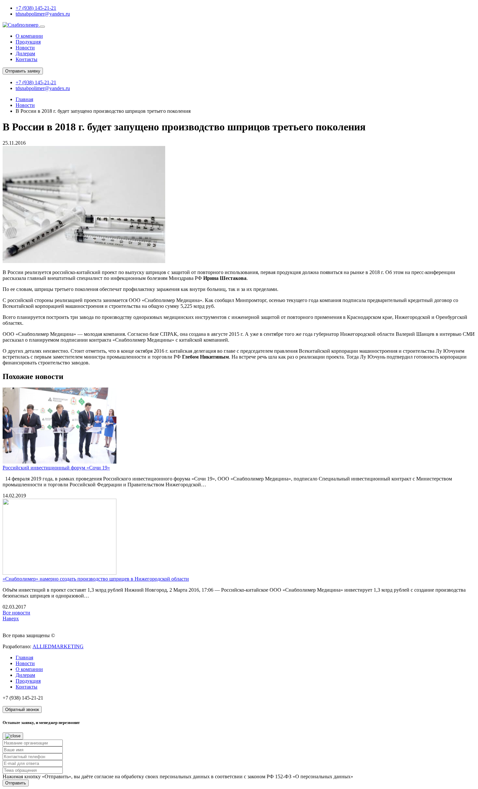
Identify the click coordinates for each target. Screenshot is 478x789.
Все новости (16, 612)
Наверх (11, 618)
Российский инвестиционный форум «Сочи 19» (56, 467)
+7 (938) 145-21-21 (36, 8)
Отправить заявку (22, 71)
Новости (25, 47)
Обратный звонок (22, 709)
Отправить (15, 783)
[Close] (13, 736)
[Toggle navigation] (42, 27)
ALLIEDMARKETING (58, 646)
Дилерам (25, 53)
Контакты (26, 59)
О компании (29, 36)
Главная (24, 99)
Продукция (28, 42)
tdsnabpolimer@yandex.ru (43, 14)
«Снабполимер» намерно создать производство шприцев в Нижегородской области (96, 579)
